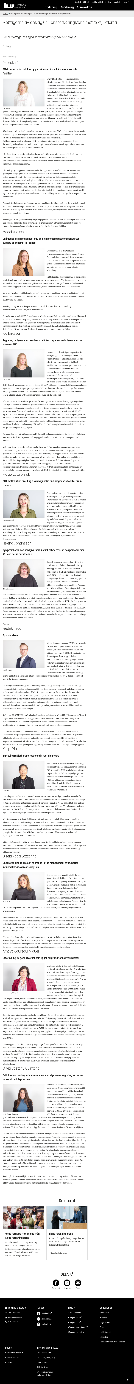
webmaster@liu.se (44, 1375)
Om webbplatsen (44, 1352)
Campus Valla (74, 1317)
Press (102, 1327)
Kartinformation (74, 1312)
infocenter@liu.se (15, 1317)
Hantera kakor (43, 1362)
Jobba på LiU (97, 2)
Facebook (45, 1313)
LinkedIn (45, 1324)
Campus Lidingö (75, 1332)
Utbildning (50, 7)
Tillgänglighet (42, 1367)
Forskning (67, 7)
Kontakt (108, 2)
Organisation (105, 1322)
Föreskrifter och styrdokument (112, 1341)
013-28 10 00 (13, 1321)
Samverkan (84, 7)
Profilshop (104, 1336)
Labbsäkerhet (105, 1332)
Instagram (45, 1318)
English (117, 2)
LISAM (8, 1362)
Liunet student (11, 1357)
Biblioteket (104, 1312)
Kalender (103, 1317)
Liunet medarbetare (13, 1352)
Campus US (73, 1322)
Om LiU (78, 2)
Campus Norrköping (76, 1327)
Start (5, 14)
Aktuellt (86, 2)
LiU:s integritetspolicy (46, 1357)
